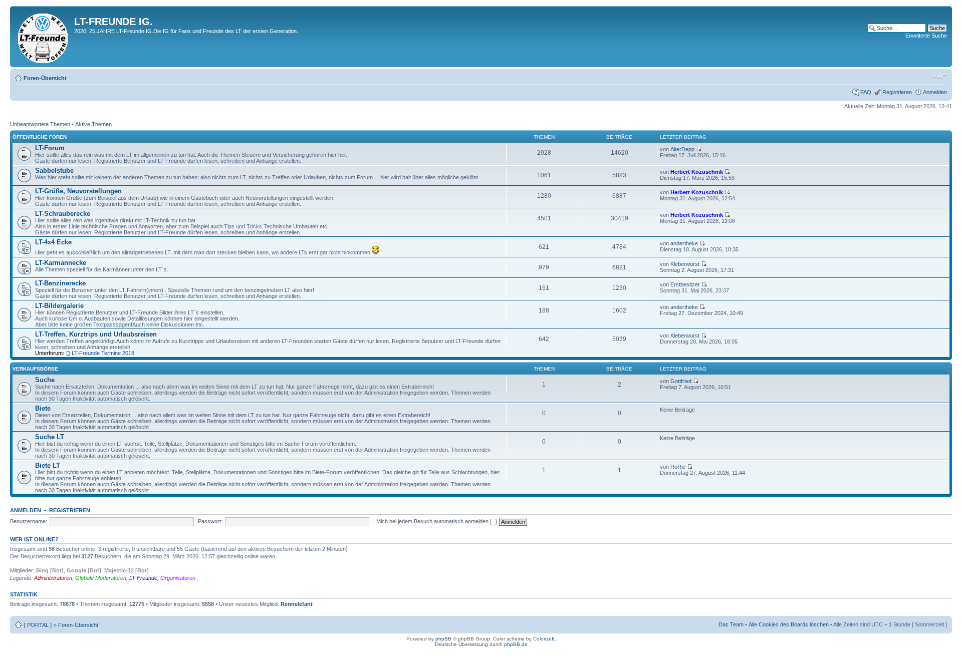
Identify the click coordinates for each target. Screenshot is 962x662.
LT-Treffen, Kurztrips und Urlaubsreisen (96, 334)
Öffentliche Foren (40, 137)
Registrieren (897, 92)
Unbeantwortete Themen (40, 124)
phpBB (443, 638)
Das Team (731, 624)
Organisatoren (177, 578)
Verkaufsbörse (35, 369)
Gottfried (680, 381)
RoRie (677, 467)
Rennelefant (297, 604)
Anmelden (935, 92)
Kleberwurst (684, 264)
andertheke (684, 243)
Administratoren (53, 578)
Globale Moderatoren (100, 578)
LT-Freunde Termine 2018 (103, 353)
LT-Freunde (143, 578)
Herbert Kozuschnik (696, 172)
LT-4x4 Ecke (53, 242)
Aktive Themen (93, 124)
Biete (43, 408)
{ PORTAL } (38, 625)
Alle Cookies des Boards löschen (789, 624)
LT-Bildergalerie (59, 305)
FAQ (865, 92)
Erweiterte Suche (926, 36)
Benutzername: (28, 521)
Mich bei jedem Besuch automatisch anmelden (433, 521)
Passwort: (210, 521)
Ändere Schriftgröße (939, 76)
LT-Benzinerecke (60, 283)
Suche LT (49, 437)
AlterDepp (682, 149)
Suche (45, 380)
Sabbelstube (54, 170)
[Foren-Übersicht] (43, 37)
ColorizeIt (544, 638)
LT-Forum (50, 148)
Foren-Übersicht (45, 78)
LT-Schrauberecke (62, 213)
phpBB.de (516, 644)
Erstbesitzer (685, 284)
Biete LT (47, 465)
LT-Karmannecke (60, 262)
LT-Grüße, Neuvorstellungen (78, 191)
